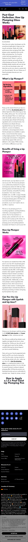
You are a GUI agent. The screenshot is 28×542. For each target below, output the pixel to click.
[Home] (5, 9)
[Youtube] (21, 413)
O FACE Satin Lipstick (12, 333)
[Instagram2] (2, 422)
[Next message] (26, 3)
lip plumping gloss (17, 110)
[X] (2, 418)
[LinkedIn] (11, 418)
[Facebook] (16, 413)
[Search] (20, 8)
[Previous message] (1, 3)
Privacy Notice (5, 444)
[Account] (23, 9)
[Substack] (16, 418)
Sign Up (14, 439)
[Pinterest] (11, 413)
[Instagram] (7, 413)
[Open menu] (2, 8)
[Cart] (26, 9)
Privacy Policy (16, 445)
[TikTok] (2, 413)
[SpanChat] (7, 418)
